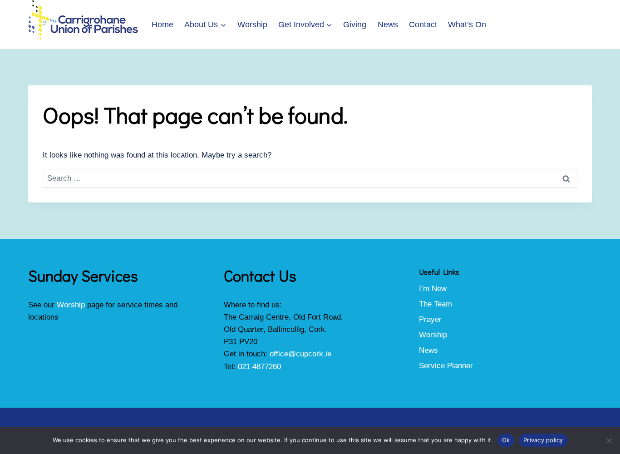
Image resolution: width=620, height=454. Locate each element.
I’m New (433, 288)
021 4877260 (259, 366)
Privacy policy (543, 440)
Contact (423, 24)
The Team (435, 304)
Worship (252, 24)
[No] (608, 440)
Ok (506, 440)
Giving (354, 24)
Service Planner (446, 365)
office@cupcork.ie (300, 354)
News (388, 24)
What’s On (467, 24)
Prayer (430, 319)
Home (162, 24)
